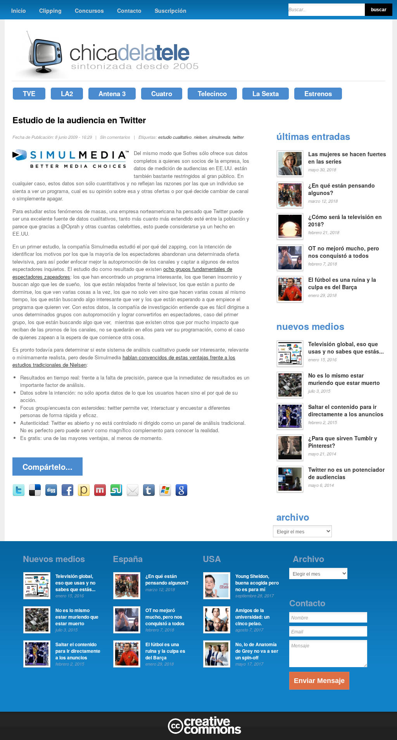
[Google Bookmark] (181, 494)
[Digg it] (51, 494)
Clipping (50, 10)
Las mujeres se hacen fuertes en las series (347, 158)
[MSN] (165, 494)
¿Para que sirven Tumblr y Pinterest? (342, 442)
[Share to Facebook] (67, 494)
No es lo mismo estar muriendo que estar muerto (344, 379)
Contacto (129, 10)
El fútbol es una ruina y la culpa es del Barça (342, 283)
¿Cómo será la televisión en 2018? (345, 220)
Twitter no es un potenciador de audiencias (346, 473)
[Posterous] (84, 494)
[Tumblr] (149, 494)
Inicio (18, 10)
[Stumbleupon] (116, 494)
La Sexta (265, 93)
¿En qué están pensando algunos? (341, 189)
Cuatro (161, 93)
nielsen (200, 137)
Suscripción (170, 10)
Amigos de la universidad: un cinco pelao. (252, 617)
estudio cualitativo (175, 137)
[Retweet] (18, 494)
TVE (29, 93)
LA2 (67, 93)
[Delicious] (35, 494)
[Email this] (132, 494)
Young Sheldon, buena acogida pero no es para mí (257, 583)
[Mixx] (100, 494)
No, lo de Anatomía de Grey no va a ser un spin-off (256, 651)
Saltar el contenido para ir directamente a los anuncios (345, 410)
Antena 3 (112, 93)
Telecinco (212, 93)
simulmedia (219, 137)
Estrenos (318, 93)
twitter (238, 137)
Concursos (89, 10)
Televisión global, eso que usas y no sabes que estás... (346, 347)
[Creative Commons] (204, 732)
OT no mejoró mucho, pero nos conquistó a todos (343, 252)
